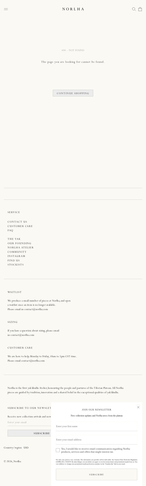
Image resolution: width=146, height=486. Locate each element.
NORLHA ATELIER (21, 247)
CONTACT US (17, 222)
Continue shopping (73, 93)
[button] (134, 9)
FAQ (10, 230)
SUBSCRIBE (42, 433)
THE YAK (14, 239)
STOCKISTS (16, 265)
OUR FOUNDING (19, 243)
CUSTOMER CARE (20, 226)
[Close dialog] (138, 407)
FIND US (14, 260)
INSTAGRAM (16, 256)
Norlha (17, 461)
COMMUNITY (17, 252)
